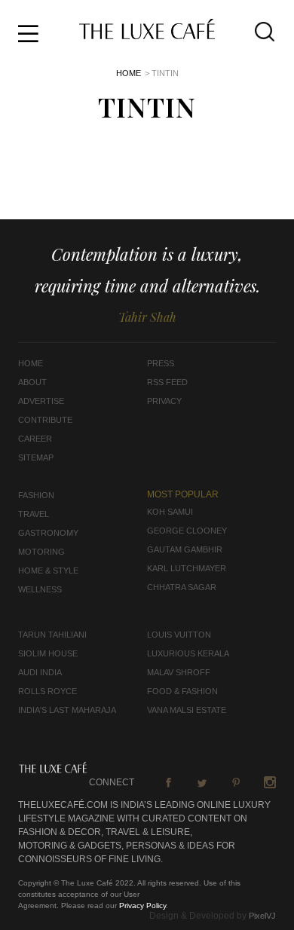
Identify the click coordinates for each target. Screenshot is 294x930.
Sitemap (36, 457)
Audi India (40, 672)
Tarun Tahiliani (52, 634)
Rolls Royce (47, 691)
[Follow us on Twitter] (202, 782)
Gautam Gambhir (184, 549)
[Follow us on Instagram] (270, 782)
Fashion (36, 495)
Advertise (41, 400)
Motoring (41, 551)
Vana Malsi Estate (186, 709)
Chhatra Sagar (181, 587)
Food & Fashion (182, 691)
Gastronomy (48, 532)
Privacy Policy (142, 905)
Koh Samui (170, 511)
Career (35, 438)
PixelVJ (262, 915)
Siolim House (48, 653)
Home (128, 73)
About (32, 382)
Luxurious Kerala (188, 653)
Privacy (164, 400)
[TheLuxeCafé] (147, 34)
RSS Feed (167, 382)
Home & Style (48, 570)
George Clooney (187, 530)
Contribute (45, 419)
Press (160, 363)
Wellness (40, 589)
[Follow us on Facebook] (168, 782)
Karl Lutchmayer (186, 568)
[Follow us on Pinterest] (236, 782)
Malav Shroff (178, 672)
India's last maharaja (67, 709)
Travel (33, 514)
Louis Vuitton (179, 634)
